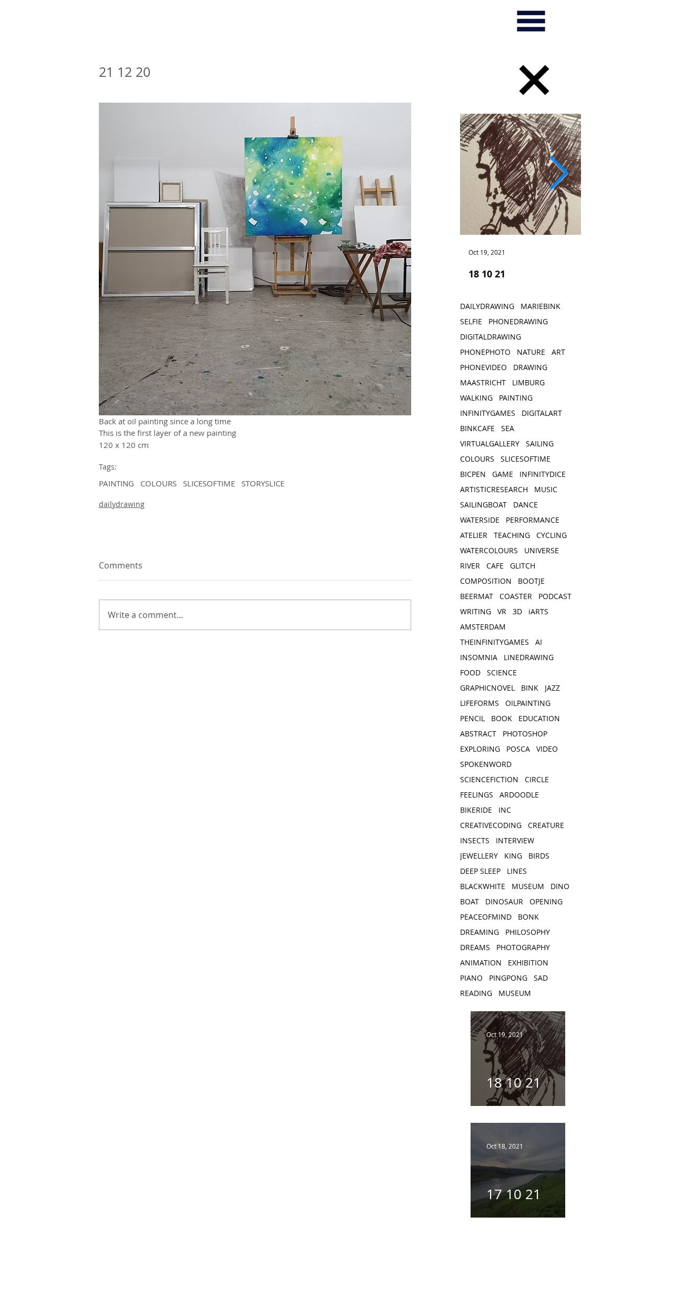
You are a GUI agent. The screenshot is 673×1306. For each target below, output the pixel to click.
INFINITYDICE (542, 474)
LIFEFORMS (479, 703)
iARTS (538, 611)
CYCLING (551, 535)
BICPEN (473, 474)
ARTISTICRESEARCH (494, 489)
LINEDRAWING (529, 657)
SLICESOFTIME (209, 483)
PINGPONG (508, 977)
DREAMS (475, 947)
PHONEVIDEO (483, 367)
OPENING (546, 901)
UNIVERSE (541, 550)
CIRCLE (537, 779)
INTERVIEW (515, 840)
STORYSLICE (262, 483)
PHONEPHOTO (485, 351)
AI (538, 641)
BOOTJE (531, 580)
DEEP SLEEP (480, 870)
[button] (531, 21)
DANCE (525, 504)
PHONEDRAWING (518, 321)
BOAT (469, 901)
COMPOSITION (486, 580)
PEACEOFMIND (486, 916)
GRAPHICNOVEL (487, 687)
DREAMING (479, 932)
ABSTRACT (478, 733)
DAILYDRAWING (487, 306)
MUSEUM (528, 886)
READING (476, 993)
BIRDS (538, 855)
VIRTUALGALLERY (489, 443)
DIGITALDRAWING (490, 336)
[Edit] (534, 80)
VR (501, 611)
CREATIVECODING (491, 825)
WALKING (476, 397)
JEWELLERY (479, 855)
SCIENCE (502, 672)
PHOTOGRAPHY (523, 947)
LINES (517, 870)
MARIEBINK (540, 306)
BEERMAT (476, 596)
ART (558, 351)
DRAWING (530, 367)
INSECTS (475, 840)
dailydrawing (122, 504)
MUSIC (545, 489)
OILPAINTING (527, 703)
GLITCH (522, 565)
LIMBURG (528, 382)
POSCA (518, 748)
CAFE (495, 565)
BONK (528, 916)
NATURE (531, 351)
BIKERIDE (476, 809)
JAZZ (552, 687)
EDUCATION (539, 718)
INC (504, 809)
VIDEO (547, 748)
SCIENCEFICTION (489, 779)
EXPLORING (480, 748)
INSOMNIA (478, 657)
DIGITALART (542, 412)
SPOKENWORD (486, 764)
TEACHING (512, 535)
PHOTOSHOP (525, 733)
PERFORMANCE (532, 519)
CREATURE (546, 825)
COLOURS (158, 483)
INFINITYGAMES (487, 412)
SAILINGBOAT (483, 504)
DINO (559, 886)
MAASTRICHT (483, 382)
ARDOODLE (519, 794)
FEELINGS (476, 794)
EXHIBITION (528, 962)
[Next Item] (558, 174)
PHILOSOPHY (527, 932)
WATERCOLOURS (489, 550)
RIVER (470, 565)
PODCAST (555, 596)
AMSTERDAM (483, 626)
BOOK (501, 718)
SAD (541, 977)
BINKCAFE (477, 428)
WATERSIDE (479, 519)
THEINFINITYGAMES (494, 641)
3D (517, 611)
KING (513, 855)
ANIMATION (481, 962)
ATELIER (473, 535)
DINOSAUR (504, 901)
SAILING (540, 443)
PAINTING (116, 483)
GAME (502, 474)
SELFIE (471, 321)
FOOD (470, 672)
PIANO (471, 977)
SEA (507, 428)
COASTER (515, 596)
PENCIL (472, 718)
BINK (529, 687)
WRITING (475, 611)
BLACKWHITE (482, 886)
